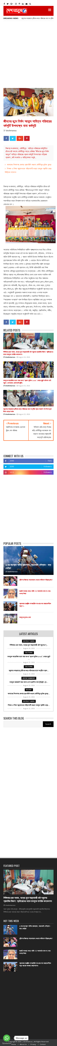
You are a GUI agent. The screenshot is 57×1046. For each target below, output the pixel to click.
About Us (23, 1044)
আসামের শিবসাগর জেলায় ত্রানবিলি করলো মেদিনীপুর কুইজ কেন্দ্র (29, 164)
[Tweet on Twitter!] (13, 138)
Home (13, 1044)
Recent (29, 690)
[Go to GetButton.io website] (6, 1043)
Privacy (33, 1044)
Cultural (29, 653)
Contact (43, 1044)
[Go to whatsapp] (6, 1038)
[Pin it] (27, 138)
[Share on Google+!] (20, 138)
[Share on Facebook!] (6, 138)
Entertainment (29, 678)
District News (29, 641)
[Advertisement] (28, 54)
